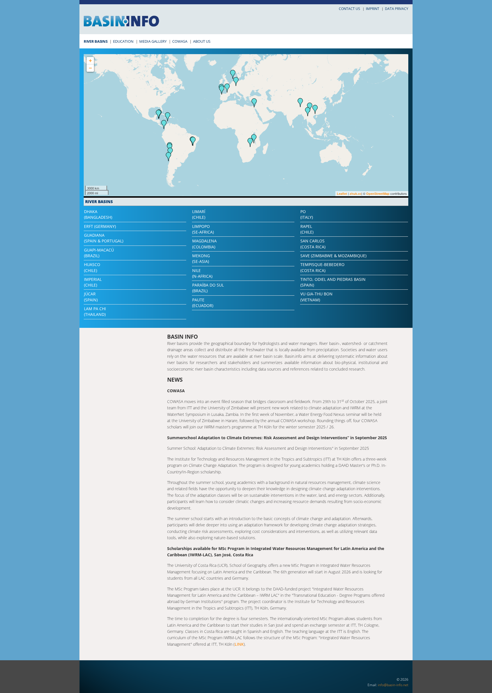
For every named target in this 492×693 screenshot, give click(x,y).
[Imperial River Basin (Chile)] (168, 156)
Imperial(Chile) (93, 282)
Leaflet (342, 193)
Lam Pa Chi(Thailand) (95, 311)
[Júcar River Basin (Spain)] (227, 88)
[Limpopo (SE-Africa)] (250, 142)
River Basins (95, 41)
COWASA (179, 41)
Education (123, 41)
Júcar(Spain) (91, 296)
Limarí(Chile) (198, 214)
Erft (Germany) (100, 226)
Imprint (372, 8)
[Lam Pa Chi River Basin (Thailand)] (307, 111)
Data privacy (396, 8)
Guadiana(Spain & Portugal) (103, 238)
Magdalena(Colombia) (204, 243)
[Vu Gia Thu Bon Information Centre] (315, 109)
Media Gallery (153, 41)
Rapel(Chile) (306, 229)
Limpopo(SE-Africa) (203, 229)
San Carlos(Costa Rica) (312, 243)
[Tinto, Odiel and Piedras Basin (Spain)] (221, 90)
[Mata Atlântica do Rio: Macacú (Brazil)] (193, 141)
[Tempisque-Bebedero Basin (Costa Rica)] (158, 114)
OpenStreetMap (378, 193)
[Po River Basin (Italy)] (236, 81)
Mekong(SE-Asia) (201, 258)
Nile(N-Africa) (202, 273)
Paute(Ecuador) (202, 302)
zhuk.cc (355, 193)
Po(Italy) (306, 214)
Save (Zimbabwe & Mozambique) (333, 255)
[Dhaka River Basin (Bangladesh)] (300, 102)
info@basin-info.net (393, 684)
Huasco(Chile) (92, 267)
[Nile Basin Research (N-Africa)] (254, 102)
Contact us (349, 8)
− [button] (90, 68)
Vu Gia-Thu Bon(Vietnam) (316, 296)
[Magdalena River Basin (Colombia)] (167, 116)
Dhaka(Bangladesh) (98, 214)
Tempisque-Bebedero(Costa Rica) (322, 267)
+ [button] (90, 61)
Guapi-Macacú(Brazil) (99, 252)
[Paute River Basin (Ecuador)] (164, 124)
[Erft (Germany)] (232, 74)
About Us (201, 41)
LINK (239, 644)
